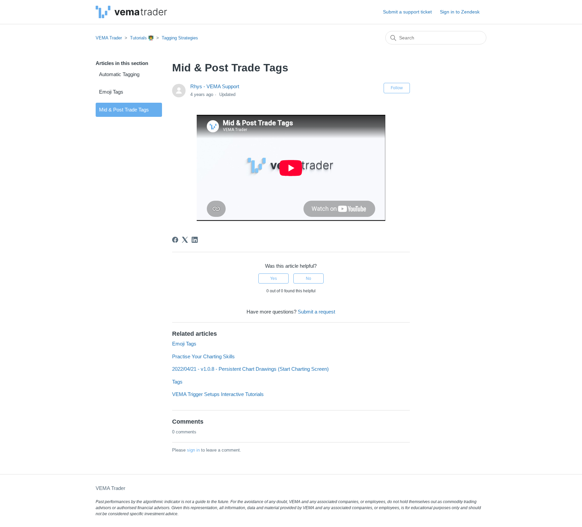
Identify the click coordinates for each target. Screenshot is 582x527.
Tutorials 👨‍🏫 (142, 37)
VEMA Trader (109, 37)
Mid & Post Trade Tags (124, 109)
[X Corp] (185, 240)
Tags (177, 382)
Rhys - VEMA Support (214, 86)
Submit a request (316, 312)
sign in (193, 450)
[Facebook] (175, 240)
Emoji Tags (111, 92)
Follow (397, 88)
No (308, 278)
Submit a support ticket (407, 11)
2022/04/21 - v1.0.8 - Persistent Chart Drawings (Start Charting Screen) (250, 369)
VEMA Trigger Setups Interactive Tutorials (218, 394)
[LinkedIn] (195, 240)
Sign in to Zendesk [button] (460, 11)
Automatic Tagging (119, 74)
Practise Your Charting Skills (203, 356)
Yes (273, 278)
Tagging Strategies (180, 37)
